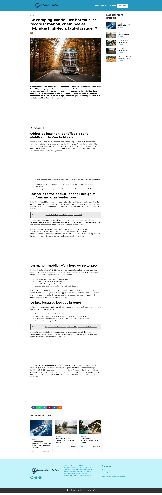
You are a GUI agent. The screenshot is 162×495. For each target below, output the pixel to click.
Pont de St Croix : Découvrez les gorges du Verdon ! (89, 440)
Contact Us (105, 473)
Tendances (123, 5)
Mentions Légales (107, 470)
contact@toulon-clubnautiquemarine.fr (113, 476)
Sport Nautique (100, 5)
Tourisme (112, 5)
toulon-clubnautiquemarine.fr (84, 490)
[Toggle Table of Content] (44, 128)
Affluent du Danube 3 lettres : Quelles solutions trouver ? (65, 440)
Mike (35, 33)
